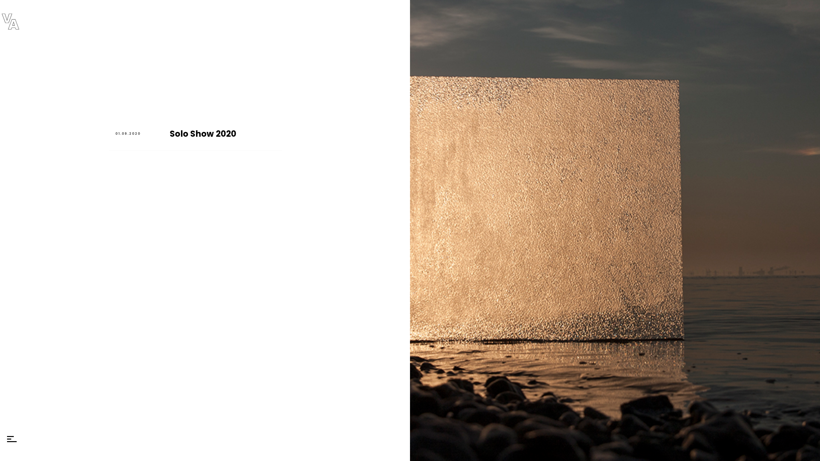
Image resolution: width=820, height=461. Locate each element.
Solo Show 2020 (203, 134)
